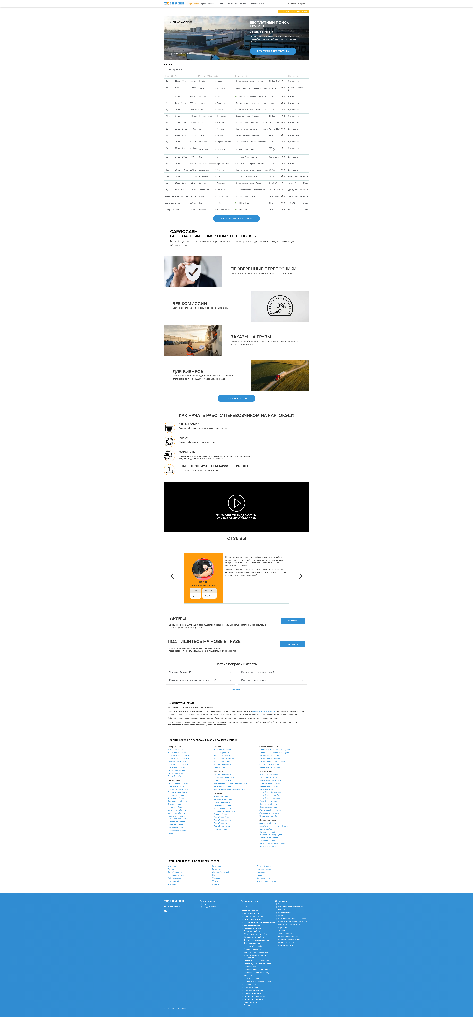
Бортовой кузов (264, 866)
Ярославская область (177, 830)
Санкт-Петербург (175, 776)
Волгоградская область (269, 774)
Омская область (221, 814)
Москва (171, 833)
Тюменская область (222, 780)
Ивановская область (177, 795)
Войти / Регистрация (297, 4)
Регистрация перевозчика (273, 51)
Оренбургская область (269, 783)
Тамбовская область (177, 822)
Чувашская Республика (269, 816)
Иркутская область (222, 802)
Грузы (221, 3)
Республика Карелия (177, 770)
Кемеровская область (223, 805)
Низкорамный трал (176, 875)
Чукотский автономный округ (272, 844)
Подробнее (293, 621)
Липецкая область (176, 807)
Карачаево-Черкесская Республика (275, 752)
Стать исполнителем (236, 398)
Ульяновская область (269, 813)
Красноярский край (222, 808)
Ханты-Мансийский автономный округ (231, 783)
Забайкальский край (223, 799)
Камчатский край (267, 829)
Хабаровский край (267, 841)
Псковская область (176, 767)
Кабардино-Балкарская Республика (275, 749)
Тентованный (173, 881)
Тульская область (175, 827)
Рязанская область (176, 816)
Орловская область (176, 813)
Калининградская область (179, 755)
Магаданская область (269, 846)
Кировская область (268, 777)
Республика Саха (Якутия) (270, 835)
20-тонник (216, 866)
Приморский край (267, 832)
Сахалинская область (269, 838)
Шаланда (172, 884)
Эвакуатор (217, 884)
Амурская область (267, 823)
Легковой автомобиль (222, 872)
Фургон (215, 881)
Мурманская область (177, 761)
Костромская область (177, 801)
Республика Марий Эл (269, 795)
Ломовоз (261, 872)
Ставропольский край (269, 764)
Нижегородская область (270, 780)
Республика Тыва (221, 823)
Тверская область (176, 825)
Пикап (259, 875)
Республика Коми (175, 773)
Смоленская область (177, 819)
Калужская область (176, 798)
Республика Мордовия (269, 798)
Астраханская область (223, 749)
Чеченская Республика (269, 767)
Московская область (177, 810)
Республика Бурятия (223, 820)
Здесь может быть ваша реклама (294, 11)
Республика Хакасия (223, 826)
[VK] (166, 911)
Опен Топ (216, 875)
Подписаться (292, 644)
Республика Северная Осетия (273, 761)
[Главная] (174, 3)
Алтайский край (221, 796)
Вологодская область (177, 752)
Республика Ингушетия (269, 758)
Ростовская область (222, 764)
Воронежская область (177, 792)
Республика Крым (222, 761)
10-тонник (172, 866)
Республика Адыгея (223, 755)
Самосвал (216, 878)
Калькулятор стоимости (237, 3)
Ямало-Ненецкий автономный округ (230, 789)
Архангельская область (178, 749)
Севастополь (219, 767)
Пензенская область (268, 786)
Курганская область (222, 774)
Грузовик (216, 869)
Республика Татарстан (269, 801)
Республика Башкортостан (271, 792)
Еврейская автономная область (273, 826)
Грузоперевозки (208, 3)
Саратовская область (268, 807)
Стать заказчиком (181, 22)
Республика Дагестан (269, 755)
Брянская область (176, 786)
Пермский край (266, 789)
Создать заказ (192, 3)
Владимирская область (178, 789)
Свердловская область (224, 777)
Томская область (221, 829)
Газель (171, 869)
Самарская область (268, 804)
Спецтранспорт (263, 878)
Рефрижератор (174, 878)
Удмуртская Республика (270, 810)
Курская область (175, 804)
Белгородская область (178, 783)
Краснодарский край (223, 752)
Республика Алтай (222, 817)
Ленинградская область (178, 758)
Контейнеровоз (175, 872)
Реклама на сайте (258, 3)
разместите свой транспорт (264, 711)
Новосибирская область (224, 811)
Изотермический (264, 869)
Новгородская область (178, 764)
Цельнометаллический (267, 881)
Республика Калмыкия (224, 758)
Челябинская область (223, 786)
